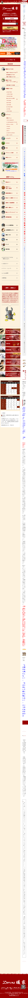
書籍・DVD (8, 234)
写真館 (11, 988)
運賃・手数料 (9, 987)
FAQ (2, 988)
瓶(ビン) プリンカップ (10, 212)
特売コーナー (8, 157)
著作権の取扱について (14, 995)
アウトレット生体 (9, 152)
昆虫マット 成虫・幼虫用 (8, 187)
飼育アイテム (10, 177)
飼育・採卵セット (9, 207)
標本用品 (8, 249)
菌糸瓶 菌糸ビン (9, 193)
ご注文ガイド (20, 1)
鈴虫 (7, 147)
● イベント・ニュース (6, 268)
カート (26, 3)
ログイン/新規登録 (10, 18)
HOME (24, 5)
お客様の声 (8, 362)
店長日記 (8, 343)
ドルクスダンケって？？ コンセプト (11, 368)
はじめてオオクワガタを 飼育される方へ (11, 374)
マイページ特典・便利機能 (10, 21)
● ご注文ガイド (5, 263)
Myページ (24, 3)
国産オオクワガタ (9, 69)
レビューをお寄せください (13, 354)
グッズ (7, 244)
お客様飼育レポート (10, 230)
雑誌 (7, 239)
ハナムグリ (8, 138)
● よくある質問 (5, 273)
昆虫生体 (10, 64)
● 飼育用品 (4, 277)
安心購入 (6, 988)
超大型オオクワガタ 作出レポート (10, 331)
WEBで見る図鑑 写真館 (10, 337)
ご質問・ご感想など (10, 288)
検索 (17, 24)
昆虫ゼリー (8, 182)
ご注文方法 (3, 987)
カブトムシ (8, 114)
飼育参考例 (8, 349)
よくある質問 (20, 2)
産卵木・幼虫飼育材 (10, 202)
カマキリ (8, 143)
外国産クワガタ (9, 88)
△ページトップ (17, 988)
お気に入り (22, 3)
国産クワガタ (10, 81)
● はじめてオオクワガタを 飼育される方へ (7, 258)
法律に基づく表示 (17, 987)
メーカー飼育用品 (9, 225)
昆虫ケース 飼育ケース (11, 197)
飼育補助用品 (8, 217)
